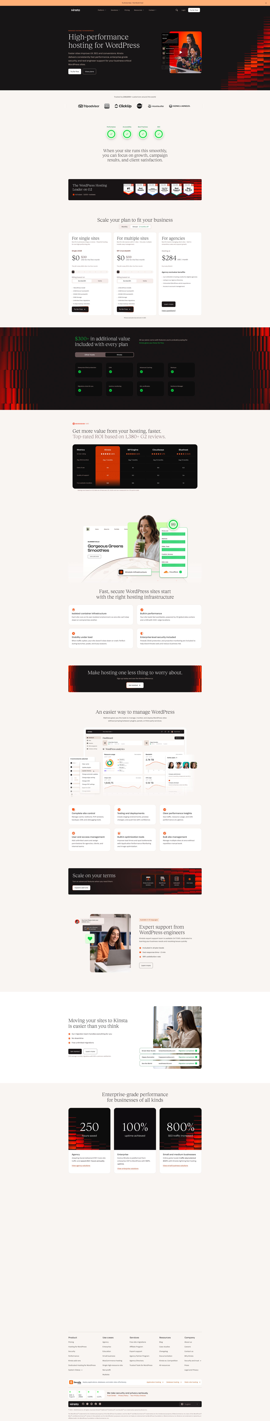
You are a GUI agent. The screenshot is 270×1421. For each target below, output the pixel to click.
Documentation (165, 1356)
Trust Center (111, 1395)
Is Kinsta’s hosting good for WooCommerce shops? (148, 1275)
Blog (161, 1342)
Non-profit (107, 1370)
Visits (100, 281)
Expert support (136, 1351)
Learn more (168, 304)
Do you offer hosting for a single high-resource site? (148, 1258)
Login (184, 10)
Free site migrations (138, 1342)
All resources (164, 1365)
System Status (74, 1370)
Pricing (71, 1342)
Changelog (163, 1351)
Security (71, 1351)
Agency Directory (137, 1360)
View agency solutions (81, 1165)
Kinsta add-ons (74, 1360)
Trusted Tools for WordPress (141, 1365)
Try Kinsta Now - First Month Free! (132, 3)
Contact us (188, 1351)
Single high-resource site (113, 1365)
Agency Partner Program (139, 1356)
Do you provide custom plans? (139, 1283)
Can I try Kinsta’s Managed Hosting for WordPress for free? (151, 1290)
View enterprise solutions (127, 1168)
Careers (187, 1346)
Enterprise (107, 1346)
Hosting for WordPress (77, 1346)
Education (107, 1351)
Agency (106, 1342)
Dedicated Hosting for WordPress (82, 1365)
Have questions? (169, 310)
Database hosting (172, 1382)
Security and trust (191, 1360)
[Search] (177, 10)
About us (188, 1342)
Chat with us (155, 1312)
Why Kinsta (188, 1356)
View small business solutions (175, 1165)
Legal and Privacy (191, 1370)
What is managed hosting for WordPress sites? (146, 1298)
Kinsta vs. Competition (168, 1360)
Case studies (164, 1346)
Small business (109, 1356)
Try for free (194, 10)
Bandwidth (82, 281)
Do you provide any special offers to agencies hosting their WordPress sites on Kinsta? (152, 1266)
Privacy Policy (123, 1395)
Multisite (106, 1374)
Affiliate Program (136, 1346)
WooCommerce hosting (112, 1360)
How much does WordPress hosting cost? (144, 1305)
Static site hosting (191, 1382)
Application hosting (154, 1382)
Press (186, 1365)
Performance (73, 1356)
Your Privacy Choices (138, 1395)
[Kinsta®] (75, 10)
